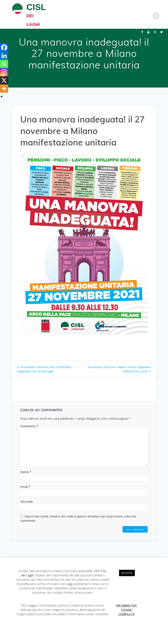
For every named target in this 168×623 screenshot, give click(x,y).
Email (25, 487)
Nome (25, 472)
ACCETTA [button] (126, 573)
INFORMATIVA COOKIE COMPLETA (126, 609)
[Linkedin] (4, 56)
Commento (29, 426)
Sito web (26, 501)
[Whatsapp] (4, 64)
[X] (4, 80)
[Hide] (1, 96)
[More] (4, 88)
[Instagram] (4, 72)
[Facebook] (4, 47)
